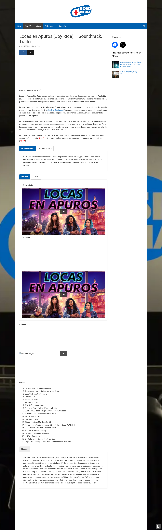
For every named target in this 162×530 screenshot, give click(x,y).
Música (38, 26)
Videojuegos (49, 26)
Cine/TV (28, 26)
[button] (158, 526)
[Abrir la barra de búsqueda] (144, 26)
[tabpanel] (63, 161)
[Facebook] (23, 52)
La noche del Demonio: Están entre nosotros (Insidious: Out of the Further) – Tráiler (131, 64)
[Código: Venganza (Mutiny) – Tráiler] (115, 77)
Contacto (62, 26)
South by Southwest (55, 110)
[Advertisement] (63, 71)
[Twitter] (30, 52)
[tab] (27, 148)
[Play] (63, 211)
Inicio (19, 26)
